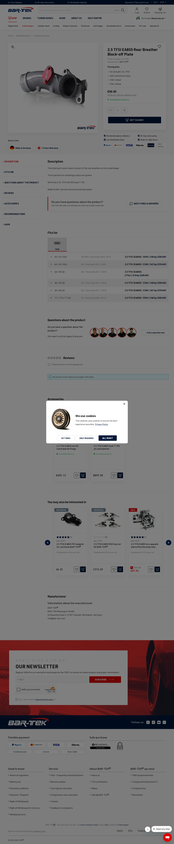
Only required (86, 438)
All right (107, 438)
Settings (65, 438)
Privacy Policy (101, 424)
